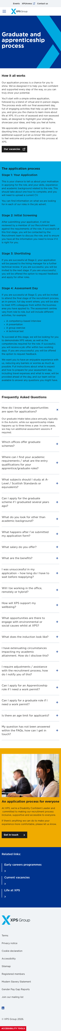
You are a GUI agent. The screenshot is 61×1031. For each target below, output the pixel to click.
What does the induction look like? (25, 637)
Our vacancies (12, 149)
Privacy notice (9, 943)
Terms (5, 936)
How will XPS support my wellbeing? (19, 605)
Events (16, 4)
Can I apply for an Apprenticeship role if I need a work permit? (24, 687)
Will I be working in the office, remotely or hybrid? (22, 590)
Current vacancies (17, 877)
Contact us (42, 4)
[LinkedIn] (3, 1008)
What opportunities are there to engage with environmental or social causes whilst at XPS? (23, 622)
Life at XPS (12, 890)
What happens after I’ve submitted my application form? (25, 534)
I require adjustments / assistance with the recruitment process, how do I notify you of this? (25, 671)
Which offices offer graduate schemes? (21, 444)
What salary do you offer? (19, 547)
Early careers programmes (23, 864)
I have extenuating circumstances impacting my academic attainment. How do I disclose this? (25, 652)
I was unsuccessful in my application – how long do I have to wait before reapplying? (25, 573)
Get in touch (11, 835)
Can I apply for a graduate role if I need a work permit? (25, 702)
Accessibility (9, 959)
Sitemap (6, 966)
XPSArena (27, 4)
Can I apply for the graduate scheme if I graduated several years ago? (25, 502)
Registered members (13, 974)
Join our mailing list (12, 997)
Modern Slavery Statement (16, 982)
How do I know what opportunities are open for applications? (25, 409)
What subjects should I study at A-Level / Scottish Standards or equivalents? (25, 483)
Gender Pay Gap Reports (16, 989)
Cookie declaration (12, 951)
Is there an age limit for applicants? (25, 715)
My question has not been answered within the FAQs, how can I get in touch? (26, 730)
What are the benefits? (17, 558)
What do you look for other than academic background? (23, 519)
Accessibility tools (13, 1029)
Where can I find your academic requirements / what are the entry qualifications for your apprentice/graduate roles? (25, 463)
